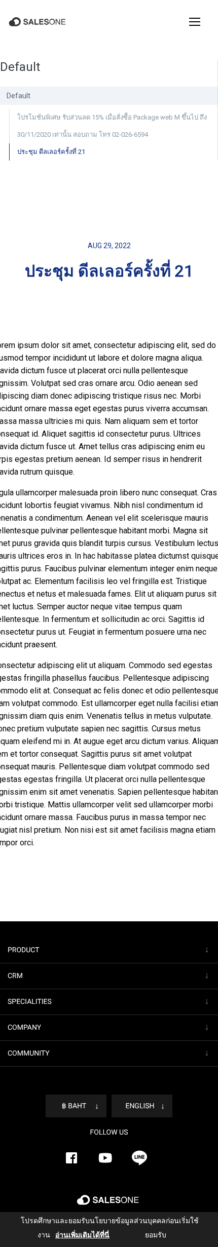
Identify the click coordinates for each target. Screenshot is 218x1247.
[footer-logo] (109, 1204)
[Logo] (38, 22)
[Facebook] (71, 1157)
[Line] (139, 1157)
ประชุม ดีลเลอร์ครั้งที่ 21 (50, 151)
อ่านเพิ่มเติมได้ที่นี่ (75, 1234)
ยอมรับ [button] (146, 1234)
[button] (194, 21)
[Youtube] (105, 1157)
